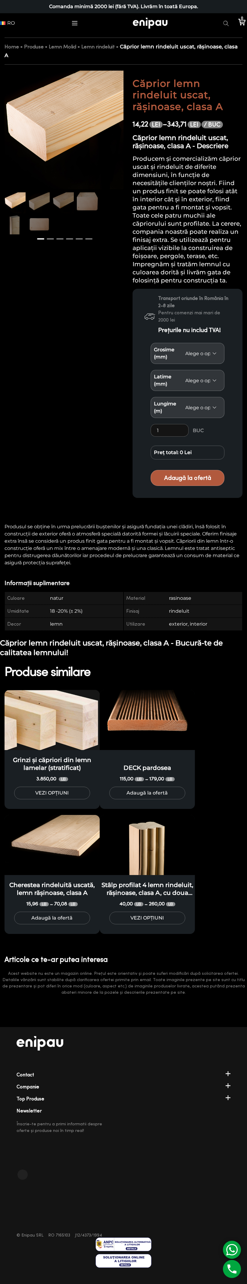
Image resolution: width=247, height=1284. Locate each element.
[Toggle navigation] (74, 23)
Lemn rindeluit (98, 47)
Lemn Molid (62, 47)
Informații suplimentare (37, 583)
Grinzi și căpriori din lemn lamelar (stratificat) (52, 763)
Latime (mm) (162, 380)
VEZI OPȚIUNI (52, 793)
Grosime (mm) (164, 353)
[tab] (41, 583)
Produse (34, 47)
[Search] (226, 23)
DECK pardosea (147, 767)
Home (12, 47)
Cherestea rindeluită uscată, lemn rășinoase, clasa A (52, 888)
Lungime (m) (165, 407)
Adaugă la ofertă (187, 477)
